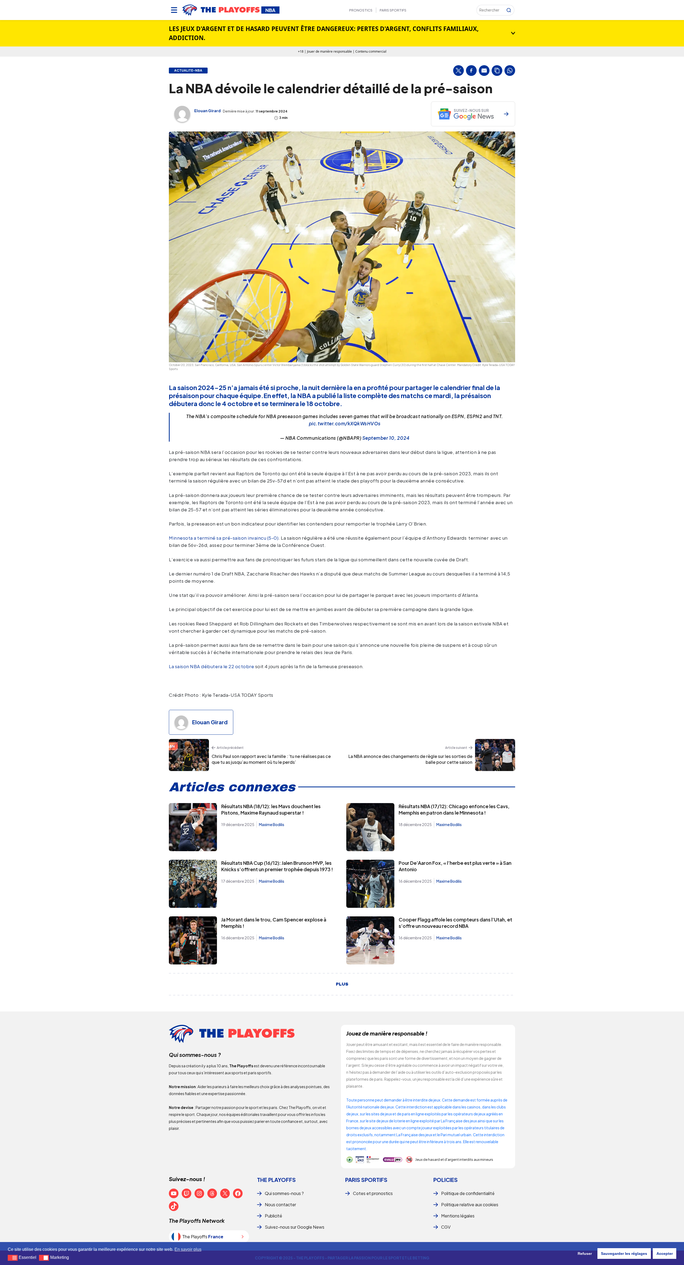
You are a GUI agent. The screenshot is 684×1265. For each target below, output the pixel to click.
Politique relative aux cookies (469, 1204)
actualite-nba (188, 70)
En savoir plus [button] (187, 1249)
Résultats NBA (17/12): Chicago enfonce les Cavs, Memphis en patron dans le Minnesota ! (454, 809)
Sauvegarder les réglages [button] (624, 1253)
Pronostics (360, 10)
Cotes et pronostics (373, 1193)
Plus (342, 984)
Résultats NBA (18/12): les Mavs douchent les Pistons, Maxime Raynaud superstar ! (271, 809)
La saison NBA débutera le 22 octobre (211, 666)
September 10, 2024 (386, 438)
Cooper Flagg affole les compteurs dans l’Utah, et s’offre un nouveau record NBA (455, 922)
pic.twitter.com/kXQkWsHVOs (345, 423)
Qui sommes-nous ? (284, 1193)
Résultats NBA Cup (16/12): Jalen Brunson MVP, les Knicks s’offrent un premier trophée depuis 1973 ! (277, 866)
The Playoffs (276, 1179)
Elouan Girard (207, 110)
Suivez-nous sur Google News (294, 1227)
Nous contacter (280, 1204)
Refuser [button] (585, 1253)
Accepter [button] (664, 1253)
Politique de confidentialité (468, 1193)
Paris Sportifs (393, 10)
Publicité (273, 1216)
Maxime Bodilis (271, 824)
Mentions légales (458, 1216)
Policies (445, 1179)
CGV (445, 1227)
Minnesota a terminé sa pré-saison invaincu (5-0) (223, 538)
